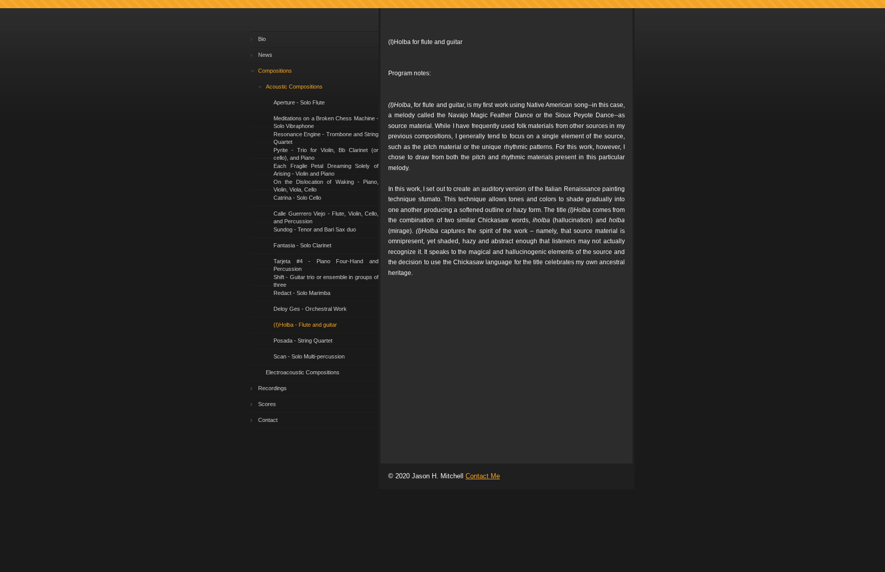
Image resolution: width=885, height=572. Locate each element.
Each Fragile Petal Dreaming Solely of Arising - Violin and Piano (325, 169)
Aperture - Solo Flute (299, 102)
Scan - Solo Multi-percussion (309, 356)
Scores (267, 404)
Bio (262, 39)
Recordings (272, 388)
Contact (268, 420)
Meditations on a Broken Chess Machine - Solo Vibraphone (325, 121)
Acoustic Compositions (294, 86)
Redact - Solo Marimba (301, 293)
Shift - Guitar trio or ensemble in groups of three (325, 280)
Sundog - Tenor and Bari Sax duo (314, 229)
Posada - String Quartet (302, 340)
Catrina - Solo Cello (297, 198)
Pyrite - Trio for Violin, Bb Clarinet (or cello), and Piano (325, 153)
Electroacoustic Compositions (303, 372)
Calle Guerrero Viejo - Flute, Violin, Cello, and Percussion (325, 216)
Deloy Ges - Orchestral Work (310, 309)
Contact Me (483, 476)
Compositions (275, 71)
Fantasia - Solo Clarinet (302, 245)
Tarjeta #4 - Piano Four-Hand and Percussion (325, 264)
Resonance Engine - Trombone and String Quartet (325, 137)
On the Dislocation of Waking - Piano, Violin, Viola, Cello (325, 184)
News (265, 55)
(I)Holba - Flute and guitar (305, 325)
